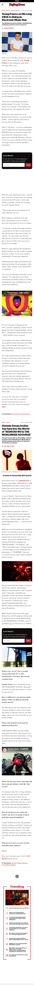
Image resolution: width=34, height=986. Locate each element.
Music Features (15, 10)
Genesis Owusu (16, 863)
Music (8, 10)
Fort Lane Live (16, 414)
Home (3, 10)
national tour (24, 480)
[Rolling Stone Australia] (17, 5)
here (3, 407)
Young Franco (25, 414)
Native (14, 865)
